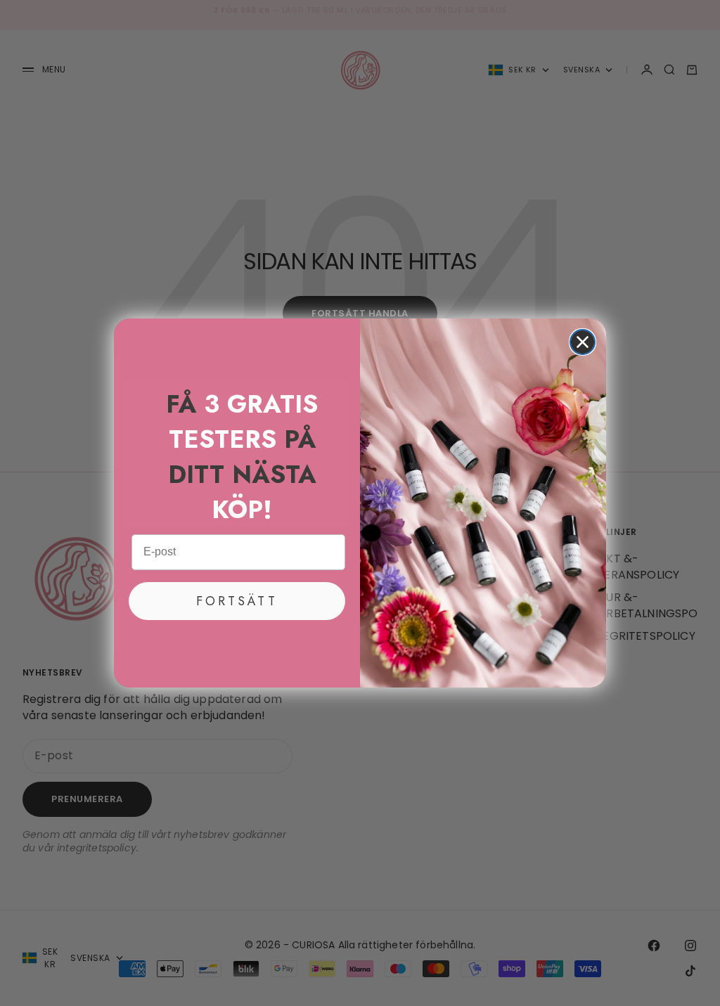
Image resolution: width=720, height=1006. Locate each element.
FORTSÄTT (237, 601)
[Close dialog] (582, 342)
